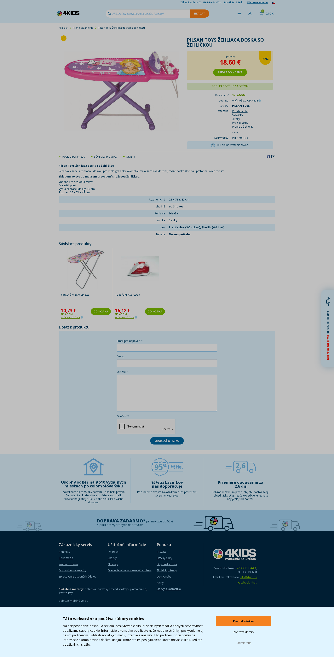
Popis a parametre (73, 156)
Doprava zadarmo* (121, 521)
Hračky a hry (164, 558)
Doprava (113, 552)
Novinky (113, 564)
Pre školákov (240, 123)
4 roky (236, 119)
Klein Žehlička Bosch (127, 295)
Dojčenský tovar (167, 564)
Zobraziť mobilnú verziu (73, 600)
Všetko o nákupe (257, 2)
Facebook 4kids (247, 582)
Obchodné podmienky (72, 570)
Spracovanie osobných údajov (77, 576)
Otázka (130, 156)
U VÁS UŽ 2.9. (245, 100)
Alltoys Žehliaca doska (75, 295)
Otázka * (122, 372)
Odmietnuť (244, 643)
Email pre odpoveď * (130, 341)
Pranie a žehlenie (83, 27)
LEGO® (161, 552)
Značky (112, 558)
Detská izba (164, 576)
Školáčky (237, 115)
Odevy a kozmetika (169, 589)
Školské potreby (167, 570)
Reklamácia (66, 558)
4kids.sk (63, 27)
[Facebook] (268, 156)
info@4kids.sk (248, 577)
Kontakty (64, 552)
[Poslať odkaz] (273, 156)
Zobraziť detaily (243, 632)
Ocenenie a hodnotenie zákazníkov (129, 570)
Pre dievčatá (240, 111)
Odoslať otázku (167, 441)
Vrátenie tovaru (68, 564)
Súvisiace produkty (105, 156)
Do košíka (101, 311)
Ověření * (123, 416)
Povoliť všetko (243, 621)
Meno (120, 356)
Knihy (160, 582)
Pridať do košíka (230, 72)
